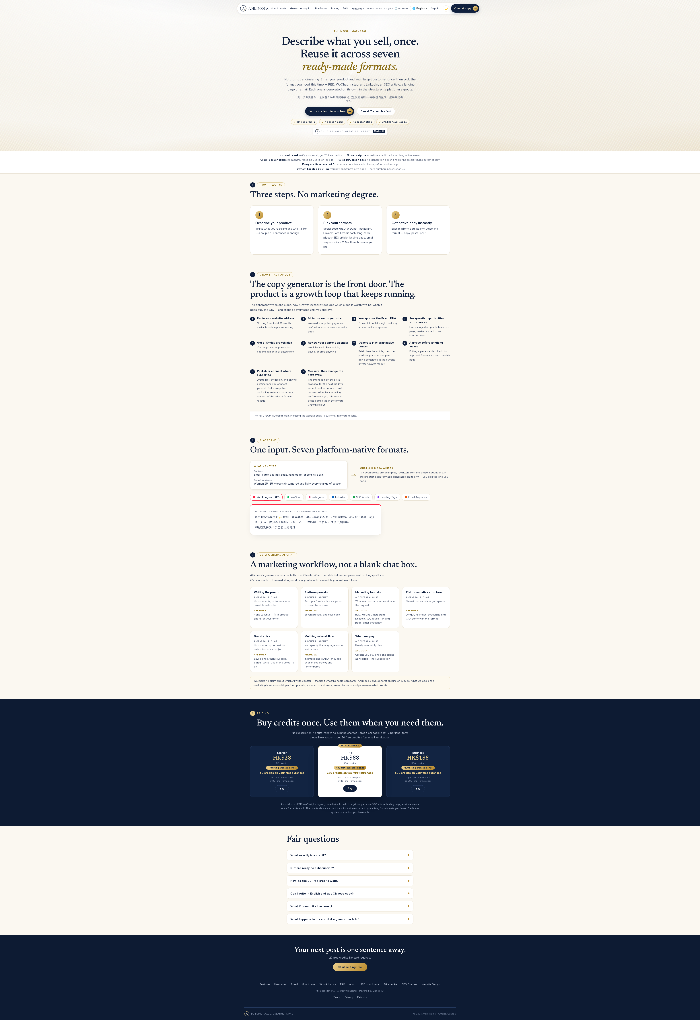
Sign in (435, 8)
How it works (279, 8)
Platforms (321, 8)
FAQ (345, 8)
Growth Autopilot (301, 8)
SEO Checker (410, 984)
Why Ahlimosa (328, 984)
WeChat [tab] (296, 497)
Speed (294, 984)
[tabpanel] (315, 519)
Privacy (349, 997)
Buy (282, 788)
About (352, 984)
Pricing (335, 8)
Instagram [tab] (318, 497)
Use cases (280, 984)
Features (358, 8)
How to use (308, 984)
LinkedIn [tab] (340, 497)
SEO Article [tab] (363, 497)
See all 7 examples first (376, 111)
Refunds (362, 997)
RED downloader (370, 984)
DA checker (391, 984)
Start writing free (350, 967)
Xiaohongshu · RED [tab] (267, 497)
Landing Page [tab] (389, 497)
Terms (337, 997)
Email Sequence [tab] (417, 497)
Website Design (431, 984)
